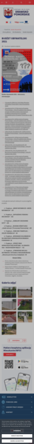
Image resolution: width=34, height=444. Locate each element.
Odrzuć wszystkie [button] (17, 436)
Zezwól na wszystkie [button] (17, 441)
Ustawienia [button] (17, 431)
